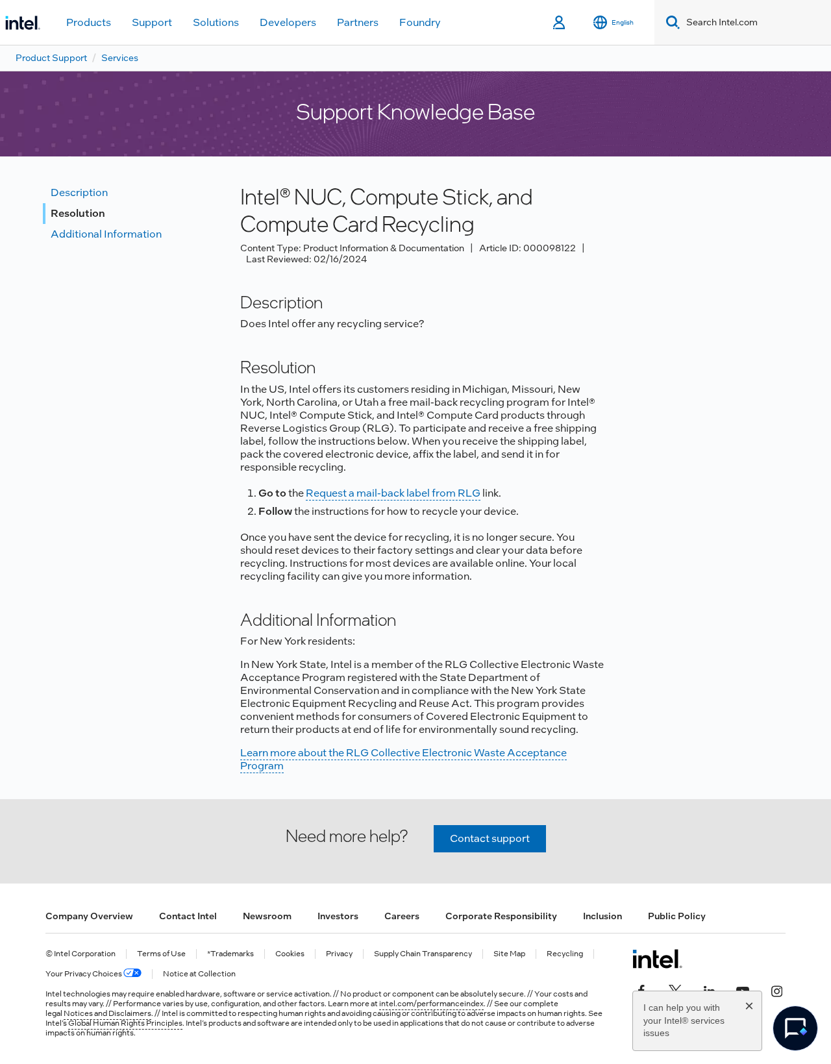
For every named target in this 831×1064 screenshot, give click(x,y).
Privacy (339, 954)
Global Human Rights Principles (125, 1023)
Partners (357, 22)
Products (88, 22)
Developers (288, 22)
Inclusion (602, 916)
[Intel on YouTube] (743, 990)
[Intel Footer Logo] (657, 959)
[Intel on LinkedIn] (709, 990)
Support (152, 22)
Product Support (51, 58)
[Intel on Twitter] (675, 990)
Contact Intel (188, 916)
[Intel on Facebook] (641, 990)
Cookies (289, 954)
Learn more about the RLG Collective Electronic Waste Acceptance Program (403, 759)
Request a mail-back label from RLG (393, 493)
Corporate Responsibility (501, 916)
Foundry (420, 22)
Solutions (216, 22)
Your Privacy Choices (84, 974)
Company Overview (89, 916)
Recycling (565, 954)
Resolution (78, 213)
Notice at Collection (199, 974)
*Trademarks (230, 954)
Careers (401, 916)
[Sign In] (560, 22)
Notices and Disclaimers (107, 1013)
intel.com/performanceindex (431, 1003)
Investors (337, 916)
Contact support (490, 838)
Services (119, 58)
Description (79, 192)
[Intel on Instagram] (776, 990)
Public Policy (677, 916)
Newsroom (267, 916)
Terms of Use (161, 954)
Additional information (106, 234)
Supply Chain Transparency (423, 954)
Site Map (509, 954)
